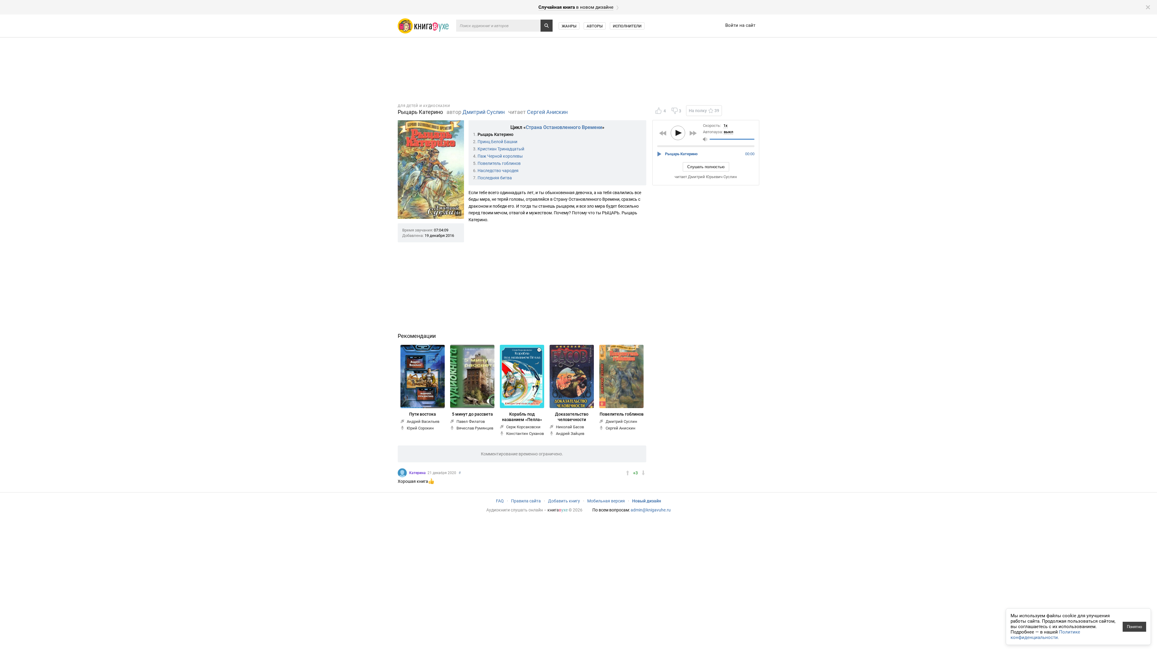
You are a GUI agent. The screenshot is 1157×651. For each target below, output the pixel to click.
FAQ (500, 500)
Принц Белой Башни (497, 141)
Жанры (569, 26)
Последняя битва (495, 177)
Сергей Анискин (547, 112)
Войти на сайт (740, 25)
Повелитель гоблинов (499, 163)
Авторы (595, 26)
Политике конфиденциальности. (1045, 634)
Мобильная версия (606, 500)
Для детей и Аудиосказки (424, 106)
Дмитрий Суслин (483, 112)
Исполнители (627, 26)
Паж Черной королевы (500, 156)
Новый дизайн (646, 500)
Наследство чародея (498, 170)
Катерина (417, 473)
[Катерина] (402, 472)
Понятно (1134, 626)
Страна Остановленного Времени (564, 127)
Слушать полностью (706, 167)
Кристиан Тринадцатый (501, 148)
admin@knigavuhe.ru (651, 510)
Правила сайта (526, 500)
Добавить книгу (564, 500)
